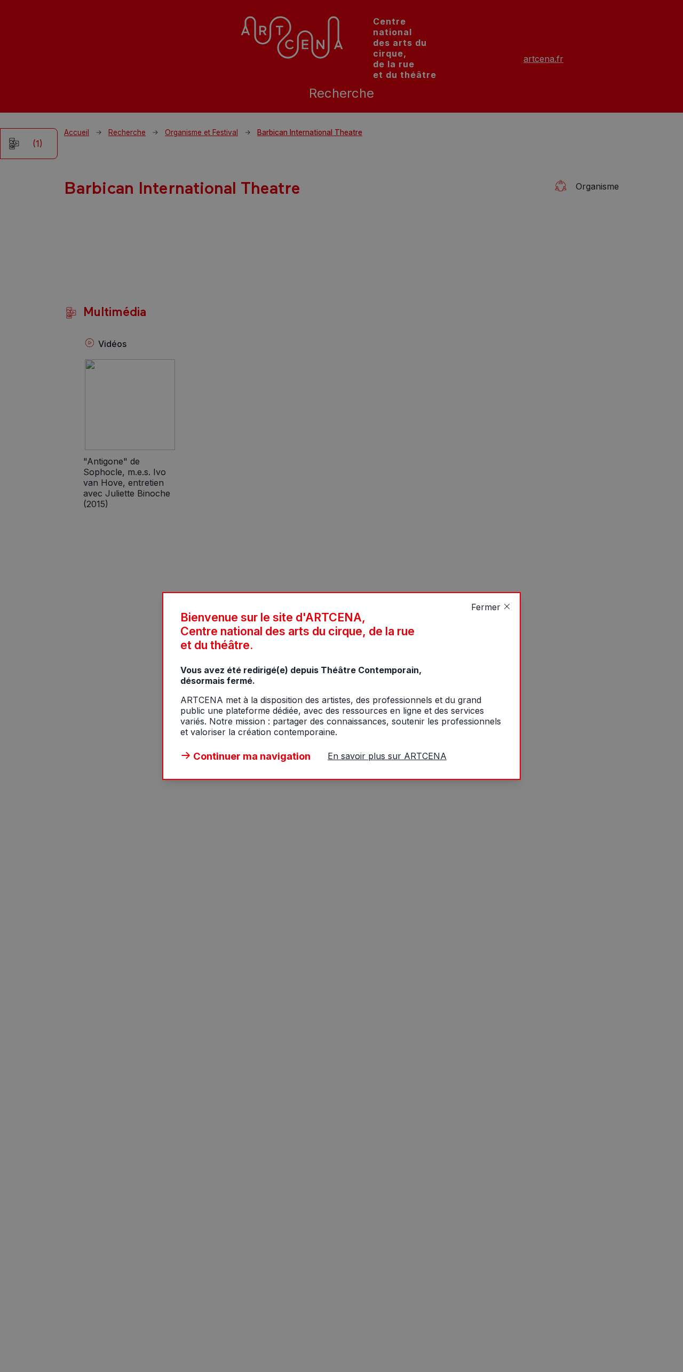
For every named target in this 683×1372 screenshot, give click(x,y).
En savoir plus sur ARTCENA (387, 756)
